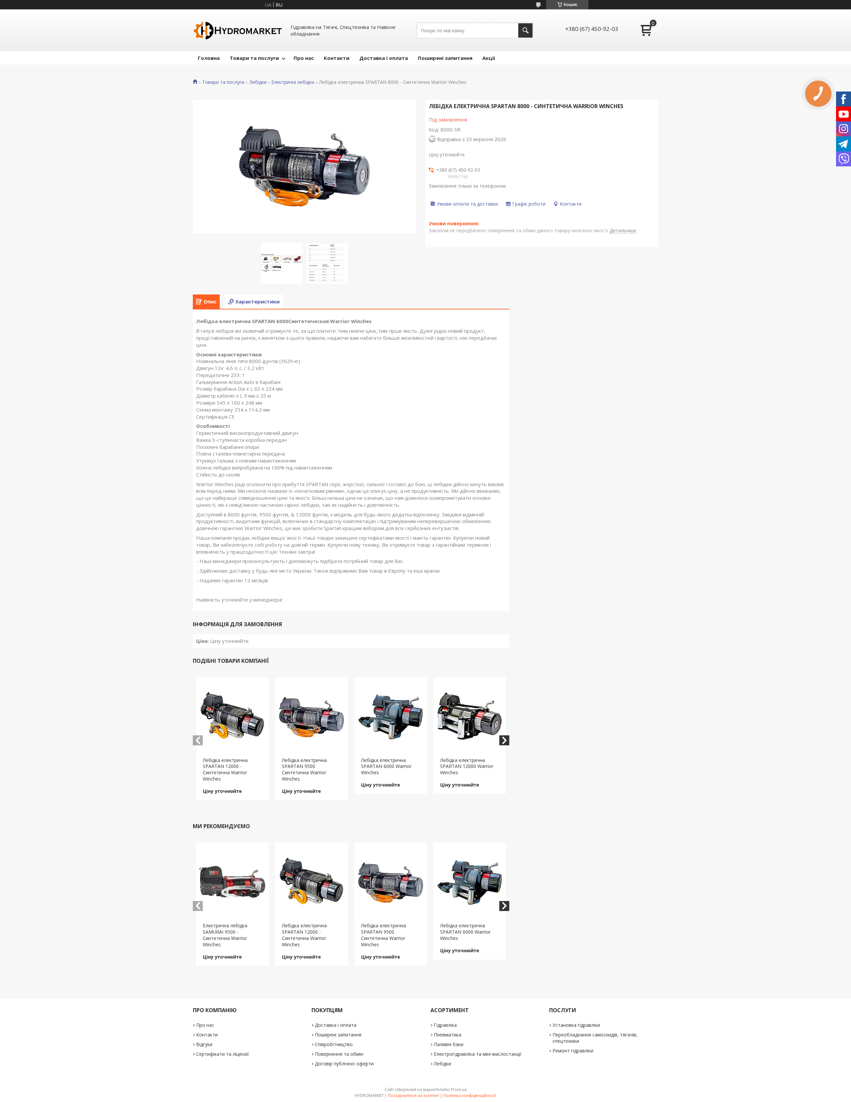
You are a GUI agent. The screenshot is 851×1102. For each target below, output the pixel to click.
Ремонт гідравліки (572, 1050)
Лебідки (258, 82)
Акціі (488, 58)
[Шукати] (525, 30)
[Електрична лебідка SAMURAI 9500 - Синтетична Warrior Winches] (232, 882)
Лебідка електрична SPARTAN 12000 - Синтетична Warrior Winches (225, 769)
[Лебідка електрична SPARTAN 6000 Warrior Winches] (391, 717)
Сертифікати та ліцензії (222, 1054)
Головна (209, 58)
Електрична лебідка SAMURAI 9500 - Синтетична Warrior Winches (225, 935)
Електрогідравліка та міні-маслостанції (478, 1054)
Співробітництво (334, 1044)
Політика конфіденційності (469, 1095)
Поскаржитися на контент (413, 1095)
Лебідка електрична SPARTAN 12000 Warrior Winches (466, 766)
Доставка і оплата (383, 58)
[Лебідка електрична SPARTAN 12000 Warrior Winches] (470, 717)
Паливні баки (448, 1044)
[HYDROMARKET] (238, 30)
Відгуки (204, 1044)
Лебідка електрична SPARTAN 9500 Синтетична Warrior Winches (304, 769)
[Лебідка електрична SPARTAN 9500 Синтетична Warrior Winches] (312, 717)
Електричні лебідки (292, 82)
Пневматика (447, 1034)
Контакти (336, 58)
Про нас (304, 58)
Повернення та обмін (339, 1054)
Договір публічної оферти (344, 1063)
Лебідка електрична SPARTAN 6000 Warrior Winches (386, 766)
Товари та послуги (254, 58)
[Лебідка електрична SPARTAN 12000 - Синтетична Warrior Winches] (232, 717)
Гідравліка (445, 1025)
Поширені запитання (445, 58)
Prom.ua (459, 1089)
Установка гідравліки (576, 1025)
